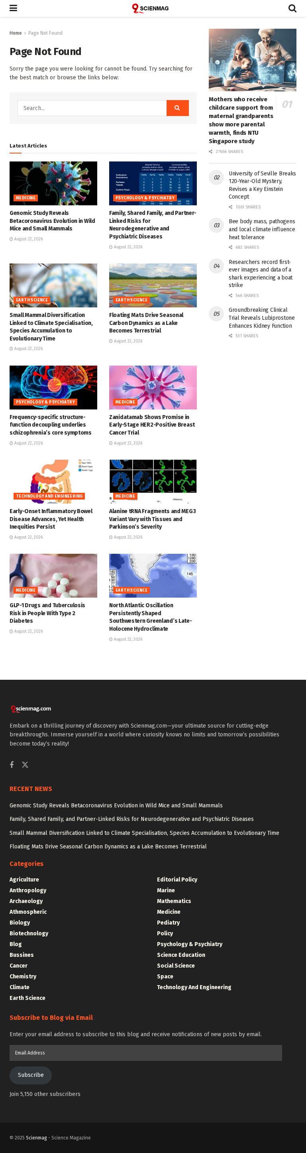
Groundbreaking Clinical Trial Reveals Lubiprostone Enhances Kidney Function (262, 318)
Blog (16, 944)
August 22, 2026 (28, 239)
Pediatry (168, 922)
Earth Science (32, 300)
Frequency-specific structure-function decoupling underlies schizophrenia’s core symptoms (51, 425)
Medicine (25, 198)
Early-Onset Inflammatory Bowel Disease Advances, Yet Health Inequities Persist (51, 519)
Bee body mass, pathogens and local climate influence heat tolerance (262, 229)
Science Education (181, 955)
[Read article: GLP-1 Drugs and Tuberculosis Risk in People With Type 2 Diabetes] (53, 576)
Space (165, 976)
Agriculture (24, 879)
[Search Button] (292, 8)
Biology (20, 922)
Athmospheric (28, 912)
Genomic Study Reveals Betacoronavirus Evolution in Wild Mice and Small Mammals (52, 221)
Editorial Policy (177, 879)
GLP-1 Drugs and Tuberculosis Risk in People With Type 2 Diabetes (47, 613)
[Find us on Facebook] (12, 765)
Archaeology (26, 901)
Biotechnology (29, 933)
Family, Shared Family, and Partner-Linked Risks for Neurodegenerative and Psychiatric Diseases (132, 819)
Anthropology (28, 890)
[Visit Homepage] (153, 8)
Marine (166, 890)
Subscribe (31, 1075)
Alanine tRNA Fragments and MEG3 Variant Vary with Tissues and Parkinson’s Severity (152, 519)
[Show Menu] (13, 8)
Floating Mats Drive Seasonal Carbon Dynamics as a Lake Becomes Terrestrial (146, 323)
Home (16, 33)
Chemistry (23, 976)
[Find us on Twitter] (25, 765)
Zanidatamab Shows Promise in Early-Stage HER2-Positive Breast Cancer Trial (152, 425)
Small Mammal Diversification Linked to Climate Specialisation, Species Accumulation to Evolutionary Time (144, 833)
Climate (19, 987)
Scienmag (36, 1138)
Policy (165, 933)
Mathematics (174, 901)
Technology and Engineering (49, 496)
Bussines (22, 955)
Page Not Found (45, 33)
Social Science (176, 965)
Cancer (18, 965)
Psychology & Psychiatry (145, 198)
